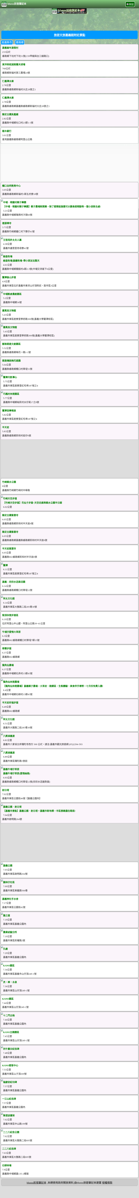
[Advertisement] (69, 22)
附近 (131, 4)
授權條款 (107, 1182)
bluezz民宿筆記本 (16, 3)
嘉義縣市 (7, 42)
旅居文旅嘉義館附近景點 (69, 35)
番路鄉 (20, 42)
